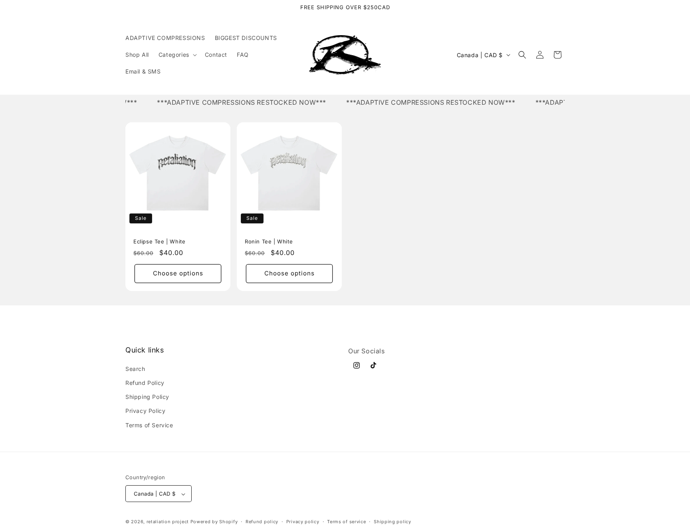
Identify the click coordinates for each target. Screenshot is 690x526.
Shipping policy (392, 521)
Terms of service (346, 521)
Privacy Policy (145, 410)
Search (135, 368)
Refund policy (262, 521)
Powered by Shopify (214, 522)
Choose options (178, 273)
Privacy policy (302, 521)
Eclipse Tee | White (159, 241)
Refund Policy (145, 382)
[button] (177, 54)
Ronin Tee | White (269, 241)
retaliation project (168, 522)
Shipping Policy (147, 396)
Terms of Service (149, 424)
